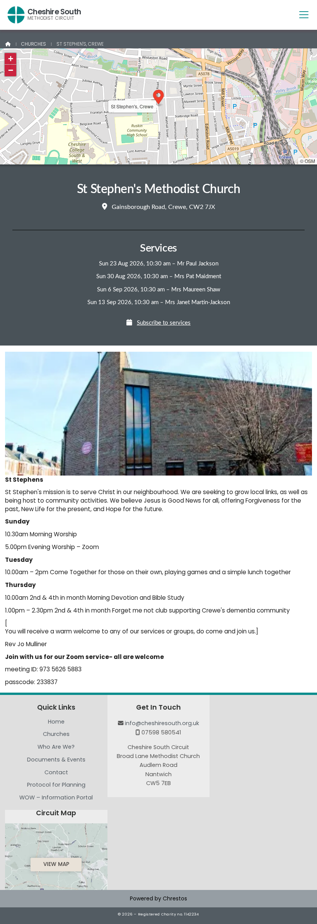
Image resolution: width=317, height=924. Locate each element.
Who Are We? (56, 747)
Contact (56, 772)
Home (56, 722)
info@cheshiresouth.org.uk (162, 723)
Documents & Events (56, 759)
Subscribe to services (164, 323)
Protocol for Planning (56, 785)
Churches (33, 44)
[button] (304, 14)
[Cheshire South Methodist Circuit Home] (16, 15)
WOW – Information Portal (56, 797)
